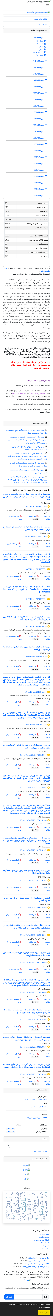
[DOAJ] (26, 1170)
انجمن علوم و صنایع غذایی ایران (35, 1099)
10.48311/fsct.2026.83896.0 (35, 599)
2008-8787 (10, 1129)
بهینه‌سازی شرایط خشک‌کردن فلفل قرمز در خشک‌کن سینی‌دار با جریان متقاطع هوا (26, 953)
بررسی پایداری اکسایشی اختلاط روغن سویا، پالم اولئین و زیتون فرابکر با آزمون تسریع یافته (26, 618)
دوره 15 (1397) (38, 106)
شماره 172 (39, 49)
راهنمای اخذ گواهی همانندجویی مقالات (35, 1266)
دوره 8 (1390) (39, 151)
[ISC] (26, 1175)
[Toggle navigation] (27, 5)
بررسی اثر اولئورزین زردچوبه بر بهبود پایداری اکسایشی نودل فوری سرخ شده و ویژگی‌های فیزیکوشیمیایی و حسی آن (26, 777)
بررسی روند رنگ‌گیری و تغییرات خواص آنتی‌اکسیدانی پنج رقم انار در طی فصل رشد (26, 746)
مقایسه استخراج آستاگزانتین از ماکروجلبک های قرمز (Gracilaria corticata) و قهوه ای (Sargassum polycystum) (26, 589)
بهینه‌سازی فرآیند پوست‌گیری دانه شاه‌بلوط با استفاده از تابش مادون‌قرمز (26, 648)
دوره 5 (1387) (39, 170)
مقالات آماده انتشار (40, 19)
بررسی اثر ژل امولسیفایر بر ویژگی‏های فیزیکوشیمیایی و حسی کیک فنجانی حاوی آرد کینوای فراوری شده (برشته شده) (26, 840)
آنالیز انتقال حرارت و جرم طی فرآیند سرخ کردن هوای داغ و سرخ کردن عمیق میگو (27, 431)
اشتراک (9, 1297)
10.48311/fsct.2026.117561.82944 (33, 820)
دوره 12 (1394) (38, 125)
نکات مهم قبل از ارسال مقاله (38, 1258)
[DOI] (26, 1179)
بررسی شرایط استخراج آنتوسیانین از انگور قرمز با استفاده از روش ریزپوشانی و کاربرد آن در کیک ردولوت (26, 1065)
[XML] (11, 490)
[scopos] (26, 1166)
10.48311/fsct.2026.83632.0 (35, 506)
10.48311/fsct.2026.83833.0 (35, 569)
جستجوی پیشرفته (40, 1151)
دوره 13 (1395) (38, 119)
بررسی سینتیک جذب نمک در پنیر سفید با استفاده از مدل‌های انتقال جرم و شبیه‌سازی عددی (26, 1011)
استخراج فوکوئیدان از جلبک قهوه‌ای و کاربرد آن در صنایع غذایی (26, 899)
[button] (37, 1307)
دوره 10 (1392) (38, 138)
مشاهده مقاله (47, 517)
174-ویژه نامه (38, 44)
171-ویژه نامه (38, 52)
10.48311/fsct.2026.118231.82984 (33, 880)
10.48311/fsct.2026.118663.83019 (33, 908)
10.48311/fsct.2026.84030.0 (35, 657)
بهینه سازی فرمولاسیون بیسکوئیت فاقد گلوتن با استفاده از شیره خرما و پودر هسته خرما (29, 464)
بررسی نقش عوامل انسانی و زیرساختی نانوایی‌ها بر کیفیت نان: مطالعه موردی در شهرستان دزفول (26, 926)
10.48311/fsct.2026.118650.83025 (33, 935)
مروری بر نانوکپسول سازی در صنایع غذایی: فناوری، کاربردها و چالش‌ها (28, 471)
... (46, 1183)
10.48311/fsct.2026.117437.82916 (33, 788)
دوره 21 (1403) (38, 67)
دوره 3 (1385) (39, 183)
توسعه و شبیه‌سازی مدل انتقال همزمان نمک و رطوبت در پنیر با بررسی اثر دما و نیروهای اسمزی (26, 1038)
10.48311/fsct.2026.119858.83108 (33, 1047)
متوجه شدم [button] (44, 1312)
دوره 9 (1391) (39, 144)
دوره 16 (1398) (38, 99)
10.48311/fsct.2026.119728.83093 (33, 1020)
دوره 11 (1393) (38, 131)
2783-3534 (10, 1131)
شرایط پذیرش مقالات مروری (39, 1261)
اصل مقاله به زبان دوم (14, 517)
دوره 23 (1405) (38, 37)
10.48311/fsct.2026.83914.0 (35, 626)
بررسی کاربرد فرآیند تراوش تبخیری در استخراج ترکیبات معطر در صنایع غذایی (26, 528)
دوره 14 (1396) (38, 112)
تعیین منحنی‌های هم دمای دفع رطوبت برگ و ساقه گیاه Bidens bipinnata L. (26, 871)
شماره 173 (39, 46)
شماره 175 (39, 41)
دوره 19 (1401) (38, 80)
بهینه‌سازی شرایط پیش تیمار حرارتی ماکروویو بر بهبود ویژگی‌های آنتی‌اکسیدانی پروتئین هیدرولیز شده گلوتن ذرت (26, 496)
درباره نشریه (44, 1237)
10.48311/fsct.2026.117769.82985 (33, 1074)
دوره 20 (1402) (38, 74)
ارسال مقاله (44, 1243)
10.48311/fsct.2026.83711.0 (35, 537)
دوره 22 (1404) (38, 61)
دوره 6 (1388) (39, 163)
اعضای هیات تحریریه (41, 1240)
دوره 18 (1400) (38, 87)
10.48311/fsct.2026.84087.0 (35, 692)
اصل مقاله (33, 517)
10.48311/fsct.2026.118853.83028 (33, 962)
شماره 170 (39, 55)
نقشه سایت (44, 1248)
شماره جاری (43, 24)
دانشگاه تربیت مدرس (39, 1107)
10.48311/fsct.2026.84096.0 (35, 725)
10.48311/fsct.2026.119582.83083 (33, 992)
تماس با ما (45, 1245)
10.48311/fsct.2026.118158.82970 (33, 850)
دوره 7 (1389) (39, 157)
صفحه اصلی (44, 1234)
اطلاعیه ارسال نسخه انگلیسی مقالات (36, 1263)
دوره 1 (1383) (39, 195)
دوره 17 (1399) (38, 93)
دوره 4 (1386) (39, 176)
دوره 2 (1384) (39, 189)
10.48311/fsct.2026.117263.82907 (33, 755)
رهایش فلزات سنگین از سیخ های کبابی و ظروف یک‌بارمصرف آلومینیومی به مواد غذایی (29, 448)
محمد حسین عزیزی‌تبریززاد (37, 1117)
